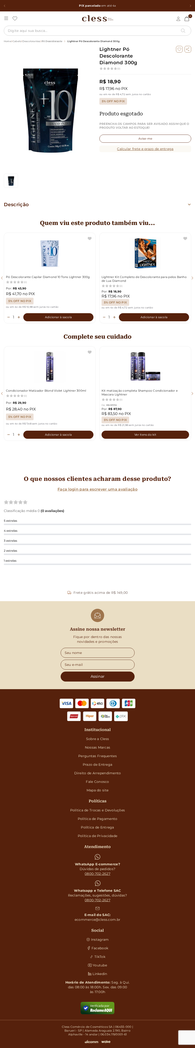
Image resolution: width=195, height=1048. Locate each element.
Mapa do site (97, 790)
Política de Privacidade (97, 836)
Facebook (100, 948)
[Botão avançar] (190, 5)
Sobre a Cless (97, 739)
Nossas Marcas (97, 747)
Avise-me (145, 138)
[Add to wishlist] (179, 49)
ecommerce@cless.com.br (97, 919)
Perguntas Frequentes (97, 756)
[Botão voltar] (4, 5)
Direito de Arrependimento (97, 773)
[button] (188, 49)
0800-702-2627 (97, 874)
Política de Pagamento (97, 819)
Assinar (98, 676)
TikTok (99, 957)
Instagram (100, 939)
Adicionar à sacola (58, 317)
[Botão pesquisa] (183, 31)
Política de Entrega (97, 827)
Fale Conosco (97, 782)
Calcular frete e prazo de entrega (145, 149)
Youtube (100, 965)
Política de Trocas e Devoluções (97, 810)
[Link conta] (178, 18)
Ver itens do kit (145, 434)
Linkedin (100, 974)
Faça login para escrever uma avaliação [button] (97, 489)
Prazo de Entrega (97, 764)
